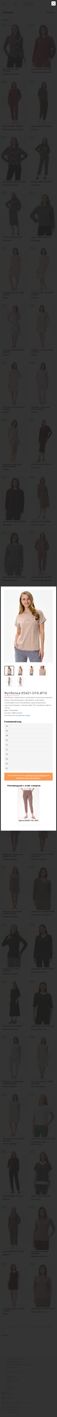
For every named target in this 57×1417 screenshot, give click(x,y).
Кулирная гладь (23, 715)
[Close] (54, 588)
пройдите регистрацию (35, 775)
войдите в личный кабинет (28, 778)
